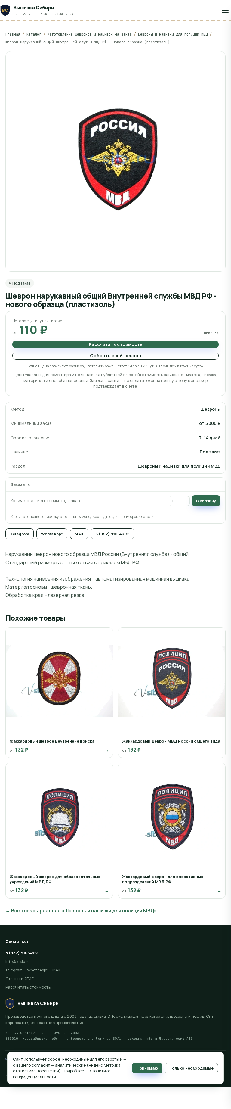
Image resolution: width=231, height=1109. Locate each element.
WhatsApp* (52, 534)
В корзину (206, 500)
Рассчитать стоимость (116, 344)
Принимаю (147, 1068)
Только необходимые (191, 1068)
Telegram (19, 534)
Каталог (33, 34)
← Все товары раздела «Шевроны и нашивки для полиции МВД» (81, 910)
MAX (79, 534)
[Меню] (225, 10)
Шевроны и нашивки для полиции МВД (173, 34)
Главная (12, 34)
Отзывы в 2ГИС (19, 978)
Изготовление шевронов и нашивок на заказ (90, 34)
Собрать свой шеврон (115, 355)
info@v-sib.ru (17, 961)
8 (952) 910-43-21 (112, 534)
